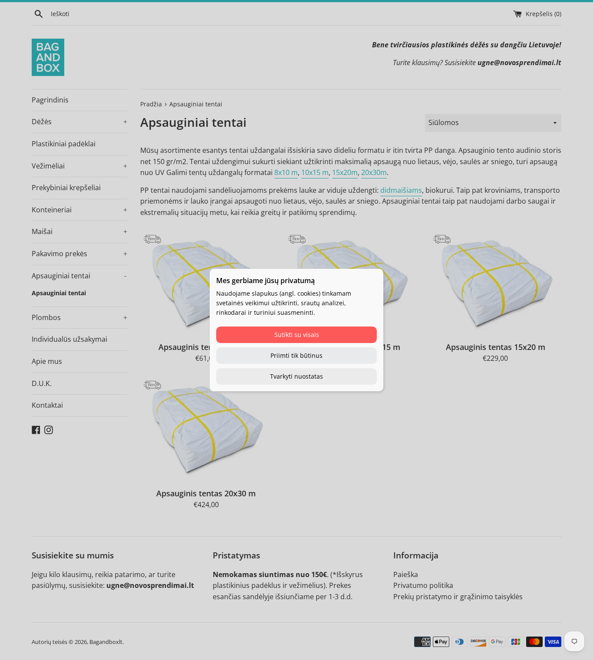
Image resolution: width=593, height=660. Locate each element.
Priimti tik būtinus (296, 355)
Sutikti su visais (296, 334)
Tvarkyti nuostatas (296, 376)
